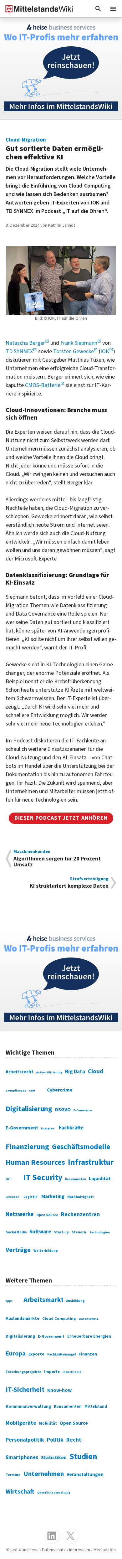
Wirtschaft (20, 1491)
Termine (13, 1475)
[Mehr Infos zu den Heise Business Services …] (61, 69)
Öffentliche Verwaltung (53, 1493)
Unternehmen (43, 1474)
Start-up (61, 1232)
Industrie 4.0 (72, 1372)
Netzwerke (19, 1214)
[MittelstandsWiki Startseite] (36, 9)
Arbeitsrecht (19, 1072)
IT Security (42, 1177)
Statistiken (54, 1457)
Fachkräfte (71, 1128)
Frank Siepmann (78, 343)
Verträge (18, 1249)
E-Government (22, 1127)
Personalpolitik (25, 1440)
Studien (83, 1456)
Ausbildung (75, 1300)
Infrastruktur (91, 1162)
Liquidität (100, 1178)
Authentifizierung (49, 1073)
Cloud (95, 1071)
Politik (55, 1440)
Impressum (79, 1549)
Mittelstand (95, 1406)
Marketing (52, 1196)
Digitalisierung (29, 1109)
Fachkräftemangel (61, 1354)
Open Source (47, 1215)
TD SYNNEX (19, 351)
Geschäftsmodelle (81, 1147)
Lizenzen (12, 1197)
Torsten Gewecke (73, 351)
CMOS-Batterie (42, 385)
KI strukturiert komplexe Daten (69, 882)
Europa (16, 1353)
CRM (32, 1091)
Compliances (16, 1090)
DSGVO (63, 1109)
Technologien (99, 1232)
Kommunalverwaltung (28, 1406)
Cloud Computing (59, 1318)
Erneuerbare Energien (89, 1336)
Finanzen (88, 1354)
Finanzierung (27, 1147)
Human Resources (35, 1162)
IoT (8, 1179)
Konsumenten (75, 1179)
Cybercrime (60, 1090)
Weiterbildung (45, 1250)
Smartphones (22, 1457)
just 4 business (24, 1549)
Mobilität (48, 1423)
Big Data (75, 1072)
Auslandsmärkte (22, 1318)
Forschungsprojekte (23, 1372)
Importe (52, 1372)
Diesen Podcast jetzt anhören (61, 818)
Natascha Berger (25, 343)
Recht (73, 1440)
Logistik (30, 1197)
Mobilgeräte (21, 1423)
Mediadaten (105, 1549)
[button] (98, 9)
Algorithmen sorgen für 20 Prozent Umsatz (57, 858)
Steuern (79, 1232)
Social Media (16, 1232)
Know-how (59, 1390)
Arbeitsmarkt (43, 1300)
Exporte (36, 1354)
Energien (47, 1128)
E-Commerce (83, 1110)
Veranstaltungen (85, 1474)
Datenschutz (89, 1319)
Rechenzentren (80, 1214)
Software (40, 1232)
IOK (104, 351)
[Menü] (113, 9)
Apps (9, 1301)
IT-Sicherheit (25, 1390)
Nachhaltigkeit (80, 1197)
